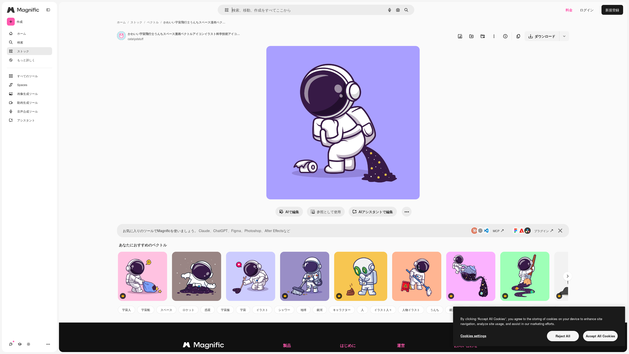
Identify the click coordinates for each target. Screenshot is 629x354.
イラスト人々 (383, 310)
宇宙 (243, 310)
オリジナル (300, 55)
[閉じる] (560, 231)
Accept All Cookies (600, 336)
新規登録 (612, 9)
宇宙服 (225, 310)
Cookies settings (473, 335)
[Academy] (20, 344)
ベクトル (153, 22)
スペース (166, 310)
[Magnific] (203, 346)
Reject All (563, 336)
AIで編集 (292, 211)
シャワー (284, 310)
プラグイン (541, 231)
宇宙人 (126, 310)
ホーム (121, 22)
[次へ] (567, 276)
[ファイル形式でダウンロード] (564, 36)
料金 (569, 9)
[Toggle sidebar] (48, 10)
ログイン (587, 9)
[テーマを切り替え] (28, 344)
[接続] (11, 344)
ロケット (188, 310)
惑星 (208, 310)
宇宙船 (145, 310)
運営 (401, 345)
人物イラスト (411, 310)
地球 (303, 310)
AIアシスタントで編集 (375, 211)
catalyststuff (135, 39)
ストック (136, 22)
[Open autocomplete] (224, 10)
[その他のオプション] (494, 36)
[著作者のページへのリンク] (121, 36)
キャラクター (342, 310)
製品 (287, 345)
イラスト (262, 310)
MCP (496, 231)
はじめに (348, 345)
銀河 (320, 310)
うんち (434, 310)
